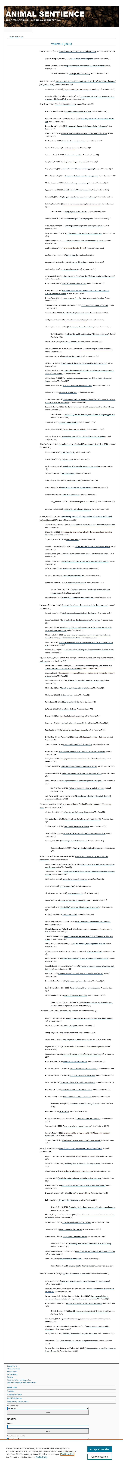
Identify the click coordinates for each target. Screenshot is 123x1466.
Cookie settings (67, 1454)
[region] (61, 1452)
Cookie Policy (42, 1457)
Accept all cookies (99, 1449)
